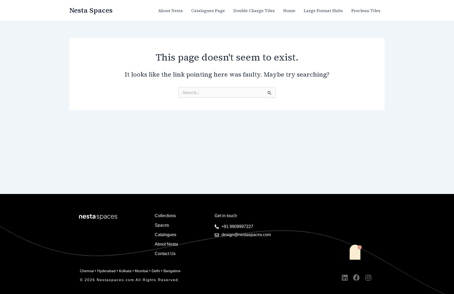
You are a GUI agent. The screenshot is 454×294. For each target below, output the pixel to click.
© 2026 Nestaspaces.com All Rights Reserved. (130, 280)
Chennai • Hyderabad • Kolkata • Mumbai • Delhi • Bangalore (130, 271)
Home (289, 10)
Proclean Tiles (365, 10)
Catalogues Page (208, 10)
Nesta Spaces (90, 10)
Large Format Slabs (323, 10)
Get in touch (226, 215)
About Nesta (170, 10)
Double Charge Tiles (254, 10)
